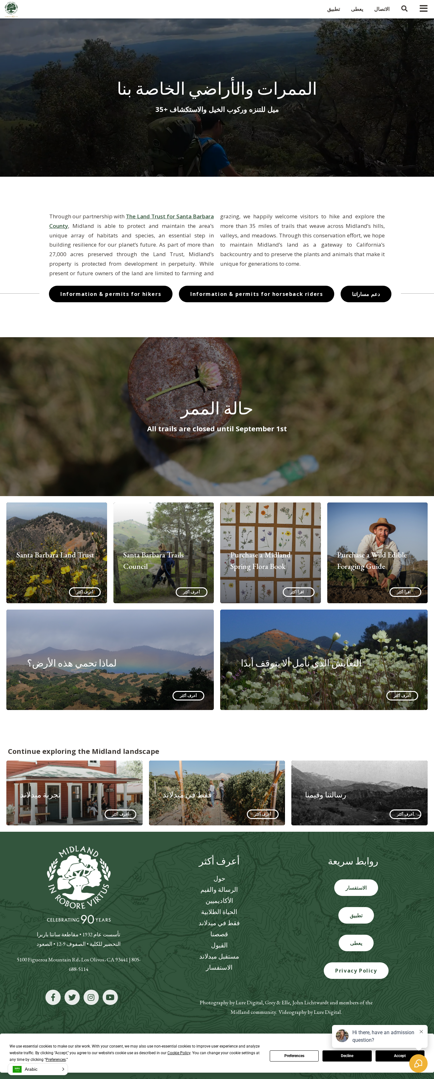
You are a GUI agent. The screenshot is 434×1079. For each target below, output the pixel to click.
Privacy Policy (356, 970)
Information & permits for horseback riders (256, 293)
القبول (219, 945)
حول (219, 878)
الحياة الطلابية (219, 912)
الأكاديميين (219, 901)
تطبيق (356, 915)
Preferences (294, 1056)
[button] (38, 1069)
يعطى (356, 942)
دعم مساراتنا (366, 293)
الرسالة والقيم (219, 889)
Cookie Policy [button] (178, 1053)
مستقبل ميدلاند (219, 956)
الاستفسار (219, 967)
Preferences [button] (56, 1059)
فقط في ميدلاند (219, 923)
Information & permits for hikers (110, 293)
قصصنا (219, 934)
